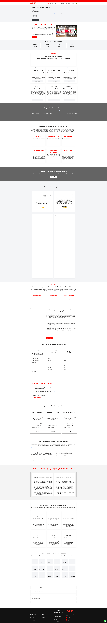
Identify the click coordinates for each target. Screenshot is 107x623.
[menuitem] (76, 3)
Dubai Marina (64, 569)
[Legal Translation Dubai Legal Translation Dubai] (33, 3)
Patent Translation (57, 621)
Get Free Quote (49, 338)
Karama (49, 576)
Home (48, 3)
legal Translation (37, 81)
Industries (43, 617)
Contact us (73, 3)
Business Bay (42, 569)
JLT (42, 576)
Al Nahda (42, 562)
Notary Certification (54, 99)
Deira (50, 569)
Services (43, 614)
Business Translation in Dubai (58, 612)
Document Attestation (54, 81)
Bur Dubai (35, 569)
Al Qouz (49, 562)
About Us (69, 3)
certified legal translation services (68, 523)
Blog (66, 3)
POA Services (70, 81)
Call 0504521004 (53, 176)
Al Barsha (35, 562)
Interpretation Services (69, 99)
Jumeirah (34, 576)
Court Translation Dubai (57, 616)
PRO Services (32, 617)
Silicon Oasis (72, 569)
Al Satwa (72, 562)
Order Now (37, 431)
